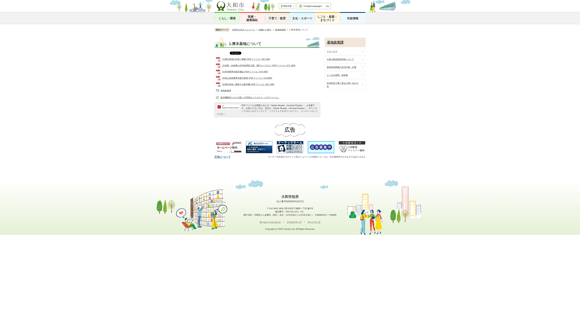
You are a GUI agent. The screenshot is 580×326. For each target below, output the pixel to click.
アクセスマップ (294, 222)
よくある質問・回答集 (337, 75)
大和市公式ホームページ (243, 30)
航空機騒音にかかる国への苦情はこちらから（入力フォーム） (250, 97)
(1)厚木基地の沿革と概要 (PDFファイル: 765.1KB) (246, 59)
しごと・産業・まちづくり (327, 18)
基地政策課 (280, 30)
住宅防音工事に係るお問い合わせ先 (342, 85)
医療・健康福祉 (252, 18)
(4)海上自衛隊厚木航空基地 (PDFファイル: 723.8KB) (247, 78)
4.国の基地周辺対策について (340, 59)
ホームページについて (270, 222)
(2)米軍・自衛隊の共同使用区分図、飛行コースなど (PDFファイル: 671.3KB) (258, 65)
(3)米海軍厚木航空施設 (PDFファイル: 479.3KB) (245, 71)
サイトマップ (314, 222)
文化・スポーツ (302, 18)
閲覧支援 (287, 6)
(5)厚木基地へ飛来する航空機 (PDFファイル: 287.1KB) (248, 84)
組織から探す (265, 30)
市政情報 (352, 18)
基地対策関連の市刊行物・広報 (341, 67)
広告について (222, 156)
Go (327, 6)
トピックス (332, 51)
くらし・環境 (227, 18)
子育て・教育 (277, 18)
